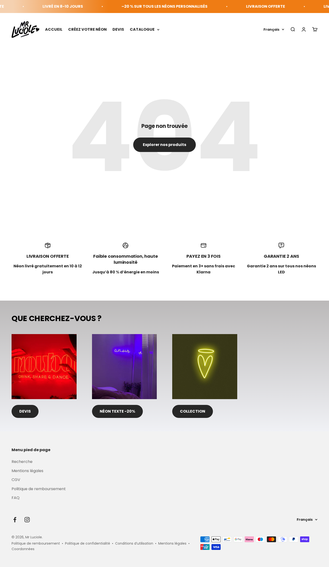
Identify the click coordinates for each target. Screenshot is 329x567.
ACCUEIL (53, 29)
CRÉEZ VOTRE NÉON (87, 29)
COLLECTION (192, 411)
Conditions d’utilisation (134, 543)
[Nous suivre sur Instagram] (27, 519)
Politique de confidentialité (87, 543)
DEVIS (118, 29)
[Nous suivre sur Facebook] (15, 519)
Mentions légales (27, 471)
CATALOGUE (142, 29)
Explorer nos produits (164, 144)
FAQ (16, 498)
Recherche (22, 461)
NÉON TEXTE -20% (117, 411)
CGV (16, 479)
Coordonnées (23, 549)
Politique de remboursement (39, 489)
